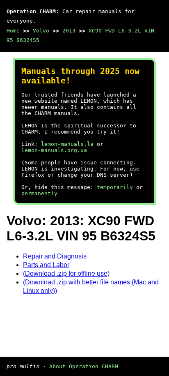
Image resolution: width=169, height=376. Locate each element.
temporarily (115, 187)
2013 (68, 31)
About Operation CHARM (83, 366)
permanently (39, 193)
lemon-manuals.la (67, 144)
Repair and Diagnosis (55, 256)
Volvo (41, 31)
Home (13, 31)
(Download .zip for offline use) (66, 273)
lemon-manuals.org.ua (54, 150)
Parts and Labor (46, 264)
